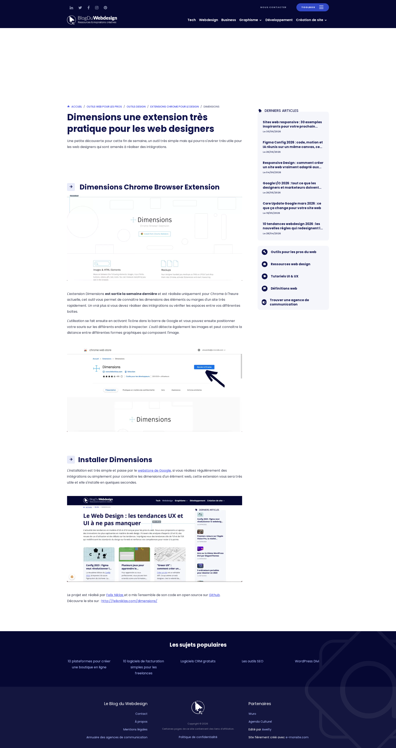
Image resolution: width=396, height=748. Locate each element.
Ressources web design (290, 264)
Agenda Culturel (260, 722)
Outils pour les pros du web (293, 252)
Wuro (252, 714)
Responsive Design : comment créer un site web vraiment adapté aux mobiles (293, 165)
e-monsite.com (297, 737)
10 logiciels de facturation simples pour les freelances (143, 667)
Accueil (76, 106)
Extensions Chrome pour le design (174, 106)
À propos (141, 722)
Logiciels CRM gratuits (198, 661)
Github (214, 595)
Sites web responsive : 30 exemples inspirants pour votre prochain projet (292, 124)
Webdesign (208, 20)
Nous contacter (273, 7)
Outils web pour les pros (104, 106)
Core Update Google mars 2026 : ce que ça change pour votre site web (292, 205)
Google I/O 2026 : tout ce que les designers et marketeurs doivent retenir (291, 185)
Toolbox (308, 7)
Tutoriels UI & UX (284, 276)
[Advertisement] (198, 67)
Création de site (310, 20)
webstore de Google (154, 470)
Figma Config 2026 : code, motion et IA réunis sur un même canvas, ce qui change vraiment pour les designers (293, 144)
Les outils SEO (252, 661)
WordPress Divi (307, 661)
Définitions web (284, 288)
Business (228, 20)
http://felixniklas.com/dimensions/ (129, 601)
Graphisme (249, 20)
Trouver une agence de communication (289, 302)
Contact (141, 714)
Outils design (136, 106)
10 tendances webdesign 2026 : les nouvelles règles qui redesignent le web (292, 226)
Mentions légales (135, 729)
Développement (279, 20)
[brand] (93, 20)
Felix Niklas (115, 595)
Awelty (266, 729)
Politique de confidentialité (198, 737)
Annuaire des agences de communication (116, 737)
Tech (191, 20)
